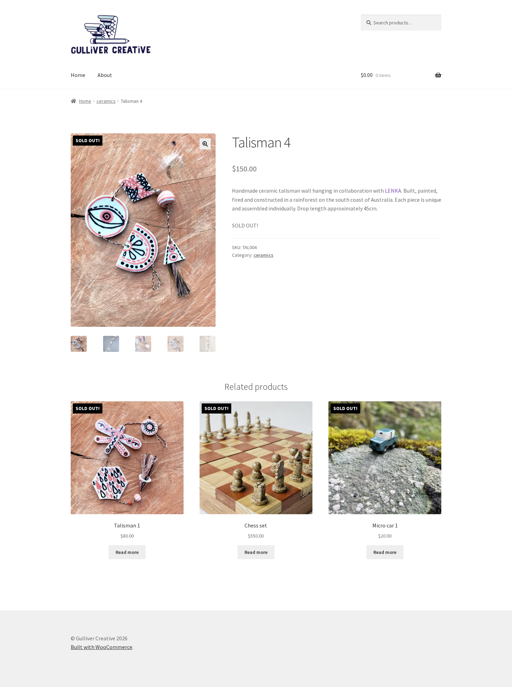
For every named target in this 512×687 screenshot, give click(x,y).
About (105, 74)
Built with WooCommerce (101, 646)
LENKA (393, 190)
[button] (205, 143)
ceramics (106, 101)
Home (78, 74)
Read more (127, 552)
